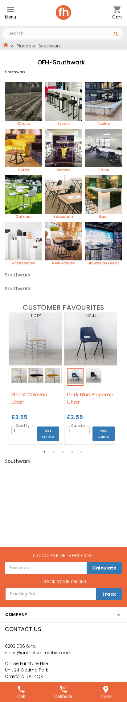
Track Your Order (63, 581)
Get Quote (48, 433)
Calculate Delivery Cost (63, 555)
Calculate (104, 568)
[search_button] (116, 35)
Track (109, 594)
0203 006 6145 (20, 646)
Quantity (23, 425)
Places (24, 46)
